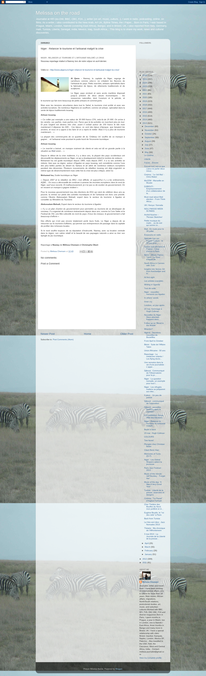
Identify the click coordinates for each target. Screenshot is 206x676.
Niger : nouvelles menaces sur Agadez (154, 293)
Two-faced (148, 440)
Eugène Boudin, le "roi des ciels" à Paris (154, 514)
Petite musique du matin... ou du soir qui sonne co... (153, 223)
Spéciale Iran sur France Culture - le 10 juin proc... (153, 240)
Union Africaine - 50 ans (154, 351)
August (148, 141)
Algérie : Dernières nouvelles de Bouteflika (152, 335)
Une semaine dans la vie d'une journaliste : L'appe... (154, 364)
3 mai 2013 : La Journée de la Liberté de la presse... (154, 536)
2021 (145, 94)
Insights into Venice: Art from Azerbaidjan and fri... (154, 271)
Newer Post (48, 333)
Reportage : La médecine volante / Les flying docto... (153, 356)
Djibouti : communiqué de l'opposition (154, 402)
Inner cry (148, 302)
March (148, 547)
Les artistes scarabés (153, 281)
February (149, 551)
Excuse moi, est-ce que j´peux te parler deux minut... (154, 168)
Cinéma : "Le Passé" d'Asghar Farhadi (153, 499)
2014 (145, 120)
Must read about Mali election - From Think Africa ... (154, 199)
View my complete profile (150, 658)
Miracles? (148, 329)
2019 (145, 101)
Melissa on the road (58, 13)
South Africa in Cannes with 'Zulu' (154, 264)
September (150, 137)
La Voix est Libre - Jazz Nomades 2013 (154, 523)
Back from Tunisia (152, 519)
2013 (145, 123)
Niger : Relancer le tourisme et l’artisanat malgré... (154, 423)
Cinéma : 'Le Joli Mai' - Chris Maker (154, 176)
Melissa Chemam (150, 582)
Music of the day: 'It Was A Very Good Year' (153, 484)
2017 (145, 108)
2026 (145, 75)
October (148, 134)
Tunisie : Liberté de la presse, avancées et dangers (154, 492)
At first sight (149, 277)
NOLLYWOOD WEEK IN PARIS (153, 210)
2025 (145, 79)
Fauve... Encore (151, 163)
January (148, 554)
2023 (145, 86)
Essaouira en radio (152, 235)
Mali (53, 151)
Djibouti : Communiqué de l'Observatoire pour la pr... (154, 373)
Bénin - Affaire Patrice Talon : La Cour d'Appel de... (153, 257)
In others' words (151, 298)
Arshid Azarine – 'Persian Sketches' (153, 216)
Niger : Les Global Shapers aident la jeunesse (153, 462)
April (147, 543)
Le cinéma (148, 155)
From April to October (153, 341)
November (150, 130)
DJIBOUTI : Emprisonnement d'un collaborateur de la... (154, 189)
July (147, 145)
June (147, 148)
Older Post (126, 333)
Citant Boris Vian (151, 450)
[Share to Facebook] (89, 251)
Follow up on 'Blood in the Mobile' (154, 324)
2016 (145, 112)
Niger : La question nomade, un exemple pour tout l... (154, 381)
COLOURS (149, 437)
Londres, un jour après (154, 305)
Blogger (118, 669)
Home (87, 333)
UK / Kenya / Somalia (153, 205)
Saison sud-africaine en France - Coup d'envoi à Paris (154, 249)
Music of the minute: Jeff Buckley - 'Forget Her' (154, 476)
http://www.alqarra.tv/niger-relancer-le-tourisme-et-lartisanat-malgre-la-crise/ (84, 70)
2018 (145, 105)
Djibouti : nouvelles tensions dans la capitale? (152, 409)
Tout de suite (150, 288)
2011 (145, 563)
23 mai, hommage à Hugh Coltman (153, 310)
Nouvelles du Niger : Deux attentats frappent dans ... (153, 317)
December (150, 126)
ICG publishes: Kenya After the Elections (153, 416)
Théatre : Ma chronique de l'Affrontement (154, 529)
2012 (145, 559)
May (147, 152)
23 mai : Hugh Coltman (154, 433)
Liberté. (147, 159)
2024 (145, 83)
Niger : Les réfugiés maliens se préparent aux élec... (154, 389)
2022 (145, 90)
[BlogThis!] (83, 251)
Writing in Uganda (152, 285)
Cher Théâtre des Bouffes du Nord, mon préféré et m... (153, 506)
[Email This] (81, 251)
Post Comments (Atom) (63, 339)
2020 (145, 97)
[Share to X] (86, 251)
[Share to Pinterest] (91, 251)
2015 (145, 116)
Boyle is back (150, 429)
